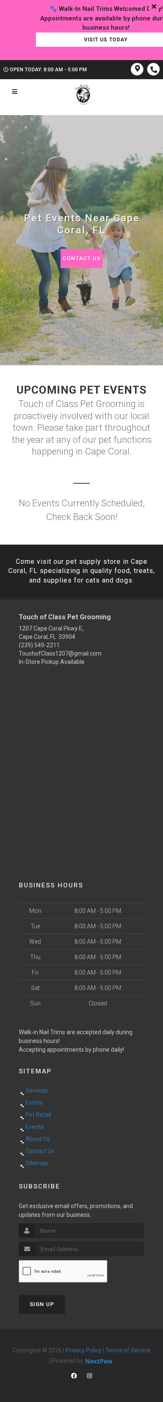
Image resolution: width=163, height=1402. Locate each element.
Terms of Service (127, 1350)
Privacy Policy (84, 1350)
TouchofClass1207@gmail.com (60, 653)
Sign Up (42, 1304)
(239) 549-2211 (39, 645)
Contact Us (82, 258)
